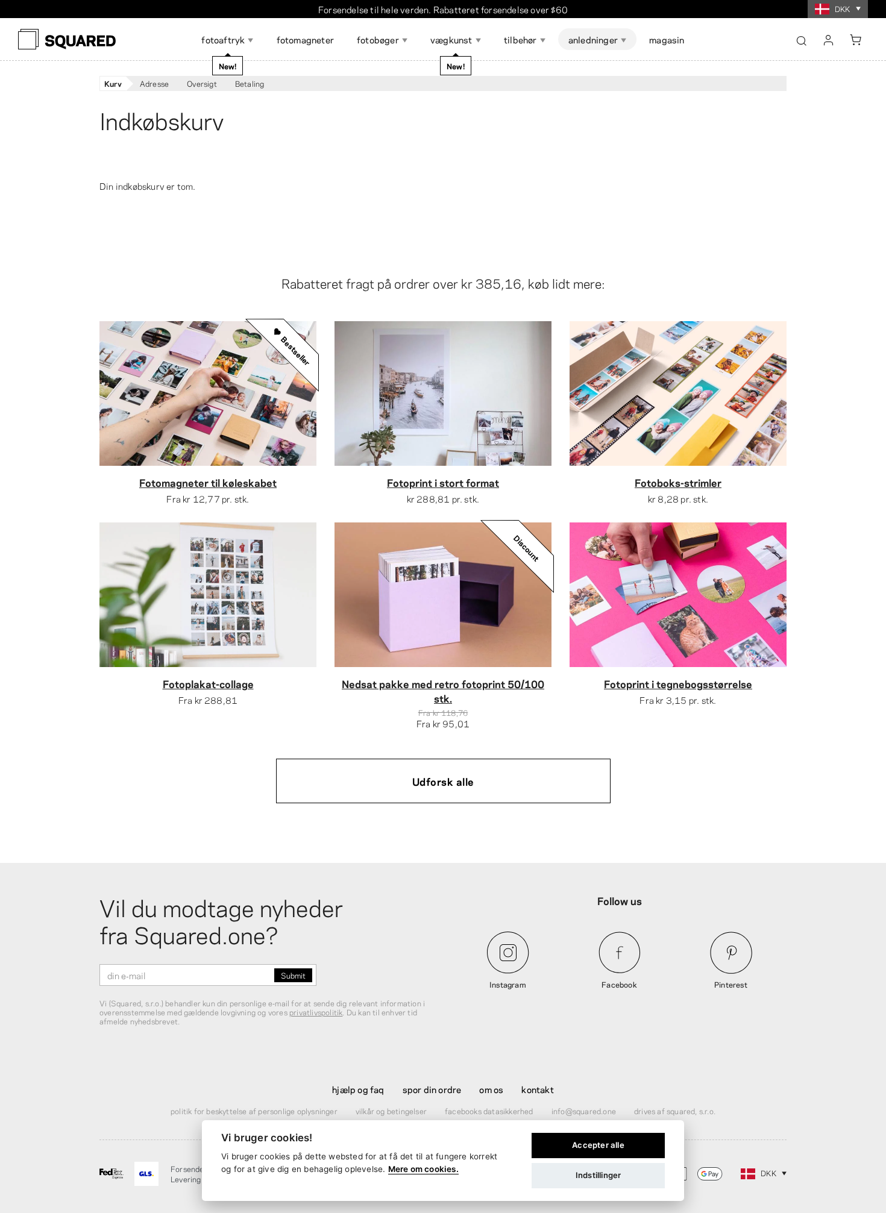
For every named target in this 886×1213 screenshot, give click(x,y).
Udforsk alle (443, 781)
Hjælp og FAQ (358, 1088)
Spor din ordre (432, 1088)
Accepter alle (598, 1145)
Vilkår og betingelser (391, 1110)
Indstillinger (598, 1175)
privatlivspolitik (315, 1011)
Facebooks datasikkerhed (489, 1110)
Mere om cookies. (423, 1169)
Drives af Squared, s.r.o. (674, 1110)
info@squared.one (583, 1110)
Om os (491, 1088)
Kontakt (537, 1088)
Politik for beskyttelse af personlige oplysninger (254, 1110)
